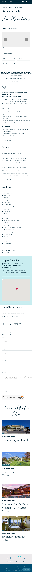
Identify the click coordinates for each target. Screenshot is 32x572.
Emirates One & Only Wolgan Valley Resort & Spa (15, 507)
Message (5, 372)
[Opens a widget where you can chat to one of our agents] (26, 569)
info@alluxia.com (13, 335)
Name (4, 337)
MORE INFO (7, 180)
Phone (4, 361)
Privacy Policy (21, 566)
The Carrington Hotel (15, 440)
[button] (16, 288)
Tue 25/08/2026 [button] (7, 53)
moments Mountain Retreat (13, 538)
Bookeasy (7, 570)
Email (4, 349)
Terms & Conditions (12, 566)
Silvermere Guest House (12, 473)
